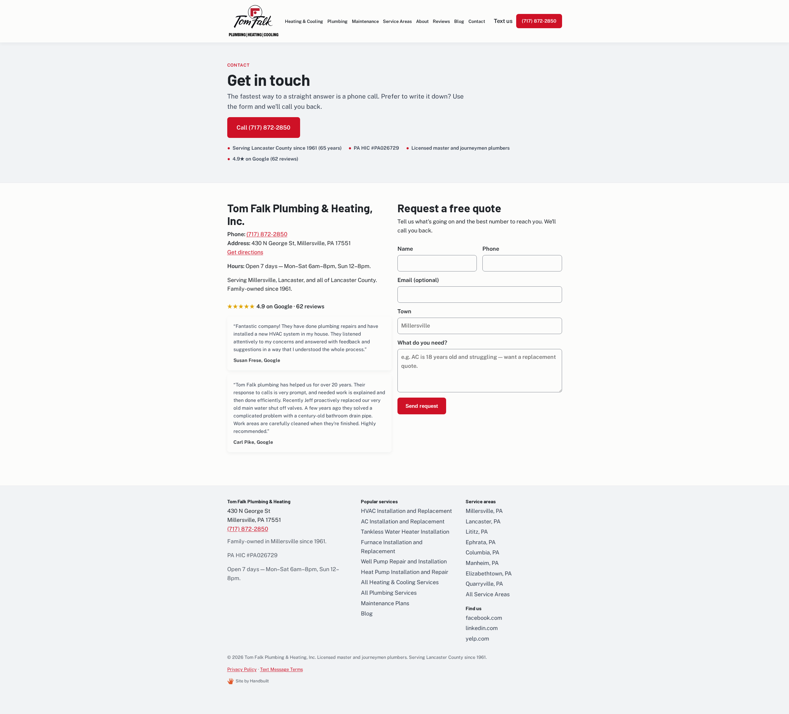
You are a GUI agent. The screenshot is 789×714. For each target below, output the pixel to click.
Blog (459, 21)
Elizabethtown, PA (489, 573)
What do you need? (422, 342)
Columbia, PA (482, 552)
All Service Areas (488, 594)
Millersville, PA (484, 511)
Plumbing (337, 21)
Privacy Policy (242, 669)
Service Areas (397, 21)
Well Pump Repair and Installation (404, 561)
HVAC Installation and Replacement (406, 511)
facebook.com (484, 618)
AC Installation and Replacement (403, 521)
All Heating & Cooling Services (400, 582)
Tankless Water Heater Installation (405, 531)
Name (405, 248)
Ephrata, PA (481, 542)
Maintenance (365, 21)
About (422, 21)
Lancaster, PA (483, 521)
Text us (503, 21)
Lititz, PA (477, 531)
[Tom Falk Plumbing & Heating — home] (253, 21)
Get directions (245, 252)
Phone (490, 248)
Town (404, 311)
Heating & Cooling (304, 21)
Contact (476, 21)
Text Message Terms (281, 669)
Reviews (441, 21)
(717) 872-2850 (539, 21)
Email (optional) (418, 280)
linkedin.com (482, 628)
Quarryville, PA (484, 583)
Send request (422, 406)
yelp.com (477, 638)
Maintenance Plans (385, 603)
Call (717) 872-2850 (263, 127)
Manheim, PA (482, 563)
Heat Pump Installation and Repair (404, 572)
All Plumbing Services (389, 592)
